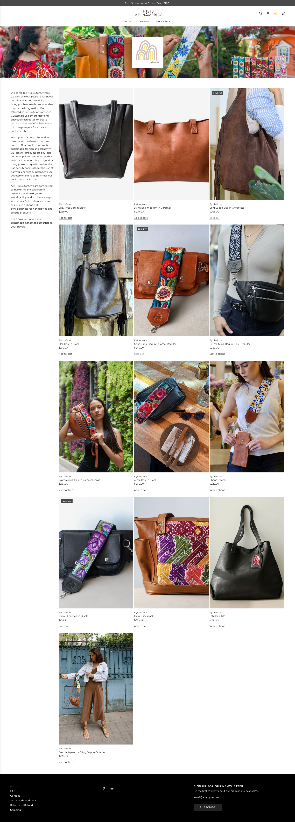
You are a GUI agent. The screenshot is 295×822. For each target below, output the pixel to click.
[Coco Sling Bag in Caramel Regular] (171, 280)
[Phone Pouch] (246, 416)
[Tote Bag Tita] (246, 552)
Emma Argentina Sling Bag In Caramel (82, 752)
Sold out (214, 217)
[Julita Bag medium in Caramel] (171, 144)
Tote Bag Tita (217, 616)
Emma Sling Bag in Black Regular (229, 343)
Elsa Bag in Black (69, 343)
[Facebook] (104, 788)
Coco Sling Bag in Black (73, 616)
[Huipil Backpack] (171, 552)
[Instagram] (112, 788)
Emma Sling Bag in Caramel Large (79, 479)
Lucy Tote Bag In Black (72, 207)
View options (217, 353)
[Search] (260, 13)
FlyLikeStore (65, 204)
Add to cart (65, 217)
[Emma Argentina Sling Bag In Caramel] (96, 689)
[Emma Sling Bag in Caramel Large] (96, 416)
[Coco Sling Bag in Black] (96, 552)
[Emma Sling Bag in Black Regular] (246, 280)
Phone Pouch (217, 479)
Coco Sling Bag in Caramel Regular (155, 343)
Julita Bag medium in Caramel (152, 207)
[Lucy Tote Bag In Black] (96, 144)
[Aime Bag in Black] (171, 416)
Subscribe (208, 807)
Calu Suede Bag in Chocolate (226, 207)
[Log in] (268, 13)
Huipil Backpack (143, 616)
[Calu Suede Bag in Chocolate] (246, 144)
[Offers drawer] (275, 13)
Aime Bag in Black (145, 479)
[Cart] (283, 13)
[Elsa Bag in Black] (96, 280)
